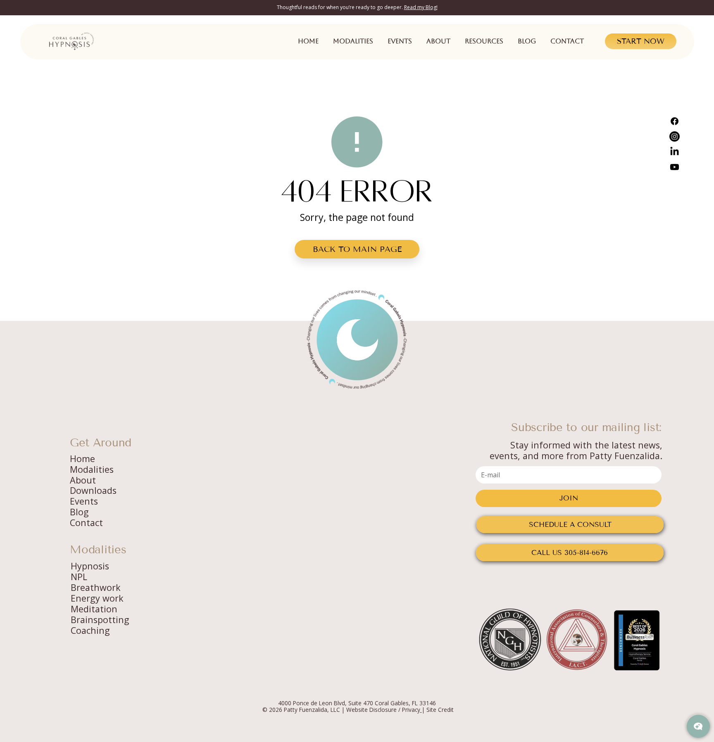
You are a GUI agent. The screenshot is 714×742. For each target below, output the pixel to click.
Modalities (92, 469)
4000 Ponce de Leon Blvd (311, 703)
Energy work (97, 598)
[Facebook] (674, 121)
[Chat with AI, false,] (698, 726)
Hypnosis (90, 566)
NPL (79, 577)
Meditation (94, 609)
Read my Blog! (421, 7)
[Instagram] (674, 136)
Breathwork (96, 587)
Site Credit (440, 710)
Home (82, 459)
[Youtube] (674, 167)
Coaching (90, 630)
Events (84, 501)
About (83, 480)
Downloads (93, 490)
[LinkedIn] (674, 152)
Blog (79, 512)
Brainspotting (100, 620)
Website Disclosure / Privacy (383, 710)
